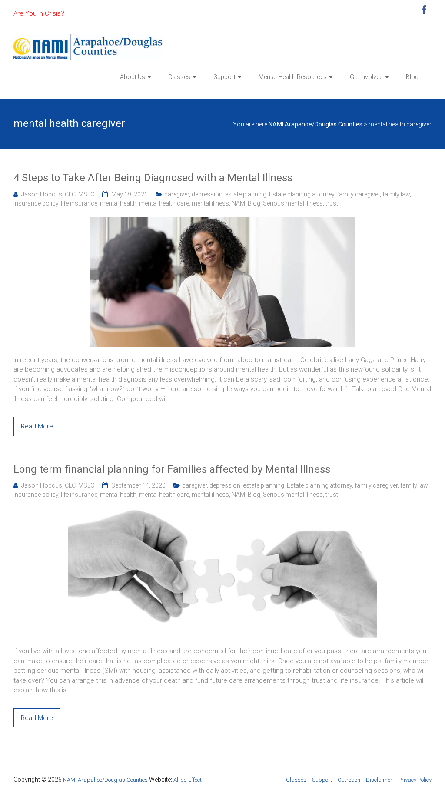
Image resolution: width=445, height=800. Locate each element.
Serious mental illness (293, 203)
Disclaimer (379, 780)
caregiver (176, 194)
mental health (118, 203)
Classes (179, 76)
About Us (132, 76)
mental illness (210, 203)
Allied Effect (187, 780)
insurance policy (35, 203)
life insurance (79, 203)
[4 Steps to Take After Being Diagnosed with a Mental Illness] (222, 222)
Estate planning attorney (301, 194)
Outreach (349, 780)
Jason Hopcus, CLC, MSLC (57, 194)
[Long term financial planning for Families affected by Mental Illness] (222, 513)
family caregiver (358, 194)
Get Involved (366, 76)
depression (207, 194)
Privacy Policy (415, 780)
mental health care (164, 203)
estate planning (245, 194)
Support (224, 76)
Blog (412, 76)
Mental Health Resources (293, 76)
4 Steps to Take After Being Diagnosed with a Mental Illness (152, 178)
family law (396, 194)
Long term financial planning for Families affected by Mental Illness (171, 469)
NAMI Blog (246, 203)
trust (331, 203)
